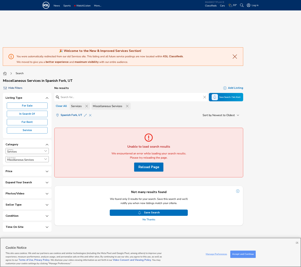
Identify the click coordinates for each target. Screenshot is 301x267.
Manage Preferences (216, 254)
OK (297, 242)
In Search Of (27, 114)
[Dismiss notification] (237, 191)
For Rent (27, 122)
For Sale (27, 105)
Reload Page (148, 167)
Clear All (61, 106)
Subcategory (11, 158)
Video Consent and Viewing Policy (132, 260)
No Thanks (148, 219)
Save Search (152, 212)
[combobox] (27, 151)
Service (27, 130)
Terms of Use (25, 260)
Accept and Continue (243, 254)
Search (20, 73)
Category (10, 149)
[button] (45, 151)
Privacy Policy (41, 260)
